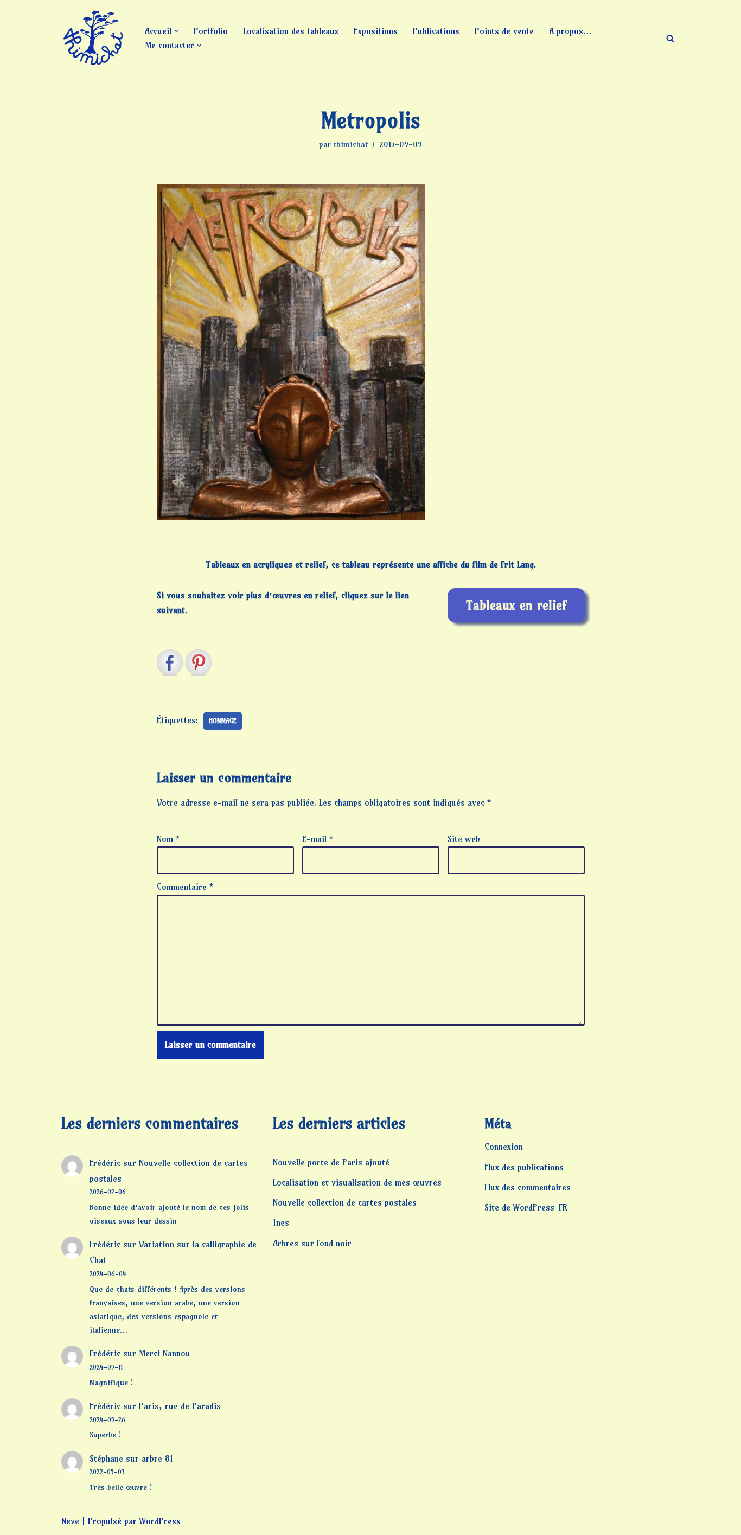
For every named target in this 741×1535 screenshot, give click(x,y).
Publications (436, 31)
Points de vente (504, 31)
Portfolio (211, 31)
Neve (70, 1520)
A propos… (570, 31)
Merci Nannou (164, 1353)
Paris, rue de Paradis (180, 1405)
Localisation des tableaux (290, 31)
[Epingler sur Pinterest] (199, 662)
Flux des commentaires (527, 1187)
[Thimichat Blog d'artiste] (93, 38)
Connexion (503, 1146)
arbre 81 (157, 1458)
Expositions (376, 31)
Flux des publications (524, 1167)
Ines (281, 1222)
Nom (168, 838)
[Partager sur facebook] (170, 662)
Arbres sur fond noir (312, 1243)
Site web (464, 838)
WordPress (160, 1520)
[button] (176, 31)
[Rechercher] (670, 38)
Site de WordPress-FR (525, 1207)
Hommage (223, 721)
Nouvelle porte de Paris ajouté (331, 1162)
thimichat (351, 144)
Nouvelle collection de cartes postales (345, 1202)
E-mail (317, 838)
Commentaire (185, 886)
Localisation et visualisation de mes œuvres (357, 1182)
